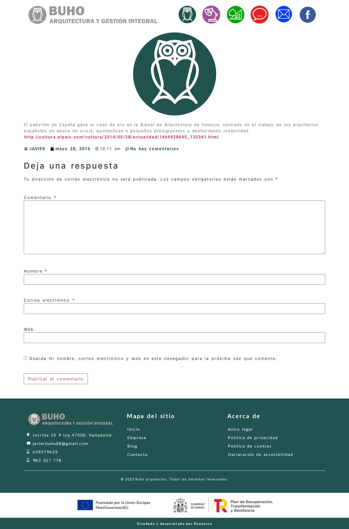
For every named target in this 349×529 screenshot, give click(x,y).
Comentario (40, 197)
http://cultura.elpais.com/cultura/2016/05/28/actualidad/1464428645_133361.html (121, 137)
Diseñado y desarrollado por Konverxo (174, 524)
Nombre (35, 271)
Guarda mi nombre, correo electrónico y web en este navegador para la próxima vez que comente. (153, 358)
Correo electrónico (49, 300)
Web (29, 329)
